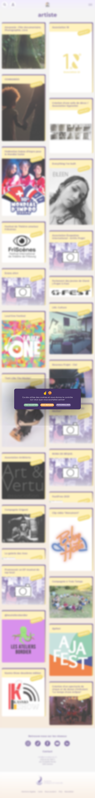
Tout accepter (31, 405)
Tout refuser (47, 405)
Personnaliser (63, 405)
